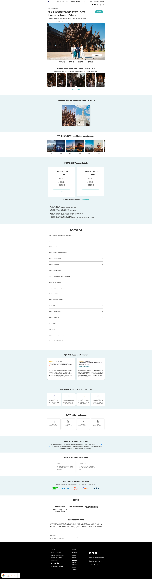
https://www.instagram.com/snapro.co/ (96, 557)
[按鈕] (51, 2)
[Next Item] (102, 148)
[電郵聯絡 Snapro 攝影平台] (57, 563)
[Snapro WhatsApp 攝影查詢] (93, 5)
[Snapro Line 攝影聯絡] (95, 5)
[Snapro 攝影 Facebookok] (93, 553)
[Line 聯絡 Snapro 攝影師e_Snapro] (55, 563)
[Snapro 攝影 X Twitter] (96, 553)
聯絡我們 (74, 557)
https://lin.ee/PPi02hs (57, 557)
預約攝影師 (74, 552)
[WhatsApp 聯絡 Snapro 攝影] (52, 563)
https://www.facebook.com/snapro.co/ (96, 561)
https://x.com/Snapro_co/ (97, 564)
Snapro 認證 (56, 400)
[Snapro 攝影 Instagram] (90, 553)
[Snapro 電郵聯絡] (97, 5)
